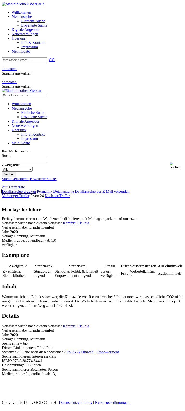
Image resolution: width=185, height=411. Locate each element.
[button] (176, 165)
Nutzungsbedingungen (112, 402)
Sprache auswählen (16, 73)
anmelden (9, 69)
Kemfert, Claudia (76, 223)
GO (52, 60)
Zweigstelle (11, 165)
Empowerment (107, 352)
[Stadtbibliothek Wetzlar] (21, 4)
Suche (6, 155)
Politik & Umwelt (80, 352)
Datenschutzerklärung (75, 402)
